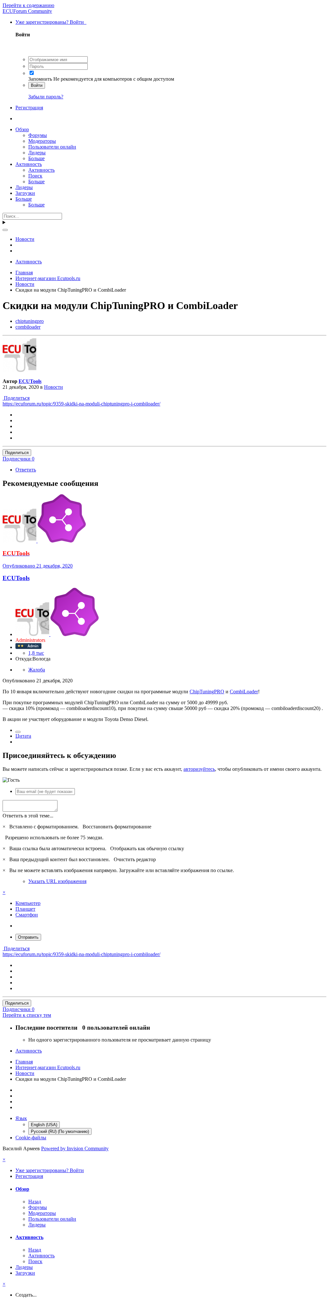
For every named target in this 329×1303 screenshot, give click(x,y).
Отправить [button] (28, 937)
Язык (21, 1118)
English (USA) (44, 1124)
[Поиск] (5, 230)
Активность (28, 164)
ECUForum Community (27, 11)
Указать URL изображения (57, 881)
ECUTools (30, 381)
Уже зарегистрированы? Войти (50, 22)
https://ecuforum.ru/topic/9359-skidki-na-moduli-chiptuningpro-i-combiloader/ (81, 403)
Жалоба (36, 669)
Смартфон (26, 914)
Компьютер (27, 903)
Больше (36, 158)
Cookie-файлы (30, 1137)
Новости (53, 387)
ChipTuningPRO (207, 691)
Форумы (37, 135)
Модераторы (42, 141)
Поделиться (16, 398)
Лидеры (37, 152)
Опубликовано (38, 566)
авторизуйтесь (199, 769)
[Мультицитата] (18, 732)
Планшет (25, 909)
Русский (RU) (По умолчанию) (60, 1131)
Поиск (35, 175)
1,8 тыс (36, 653)
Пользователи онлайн (52, 147)
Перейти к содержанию (28, 5)
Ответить (25, 469)
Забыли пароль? (45, 96)
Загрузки (25, 193)
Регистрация (29, 107)
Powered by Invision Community (75, 1148)
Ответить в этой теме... (28, 815)
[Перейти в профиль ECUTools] (19, 370)
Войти (36, 85)
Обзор (22, 129)
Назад (34, 1201)
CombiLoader (244, 691)
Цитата (23, 736)
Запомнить (40, 79)
